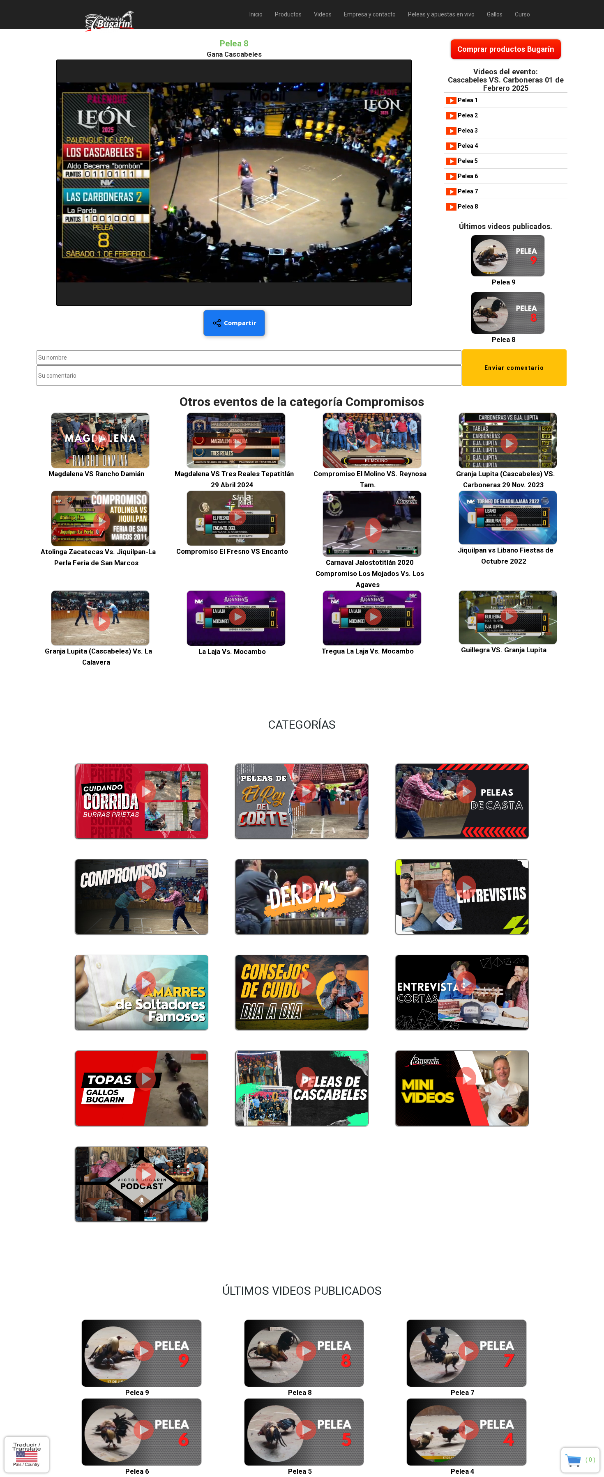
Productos (288, 14)
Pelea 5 (467, 161)
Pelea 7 (467, 191)
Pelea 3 (467, 130)
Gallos (495, 14)
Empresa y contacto (370, 14)
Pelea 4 (467, 145)
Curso (522, 14)
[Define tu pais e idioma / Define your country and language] (26, 1455)
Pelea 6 (467, 176)
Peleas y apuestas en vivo (441, 14)
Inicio (256, 14)
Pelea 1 (467, 100)
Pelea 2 (467, 115)
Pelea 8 (467, 206)
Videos (323, 14)
